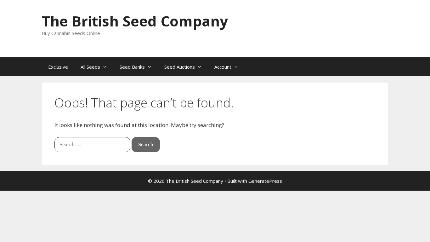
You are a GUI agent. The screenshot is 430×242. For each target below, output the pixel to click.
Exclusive (58, 67)
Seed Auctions (179, 67)
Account (222, 67)
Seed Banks (132, 67)
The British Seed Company (135, 21)
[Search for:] (93, 144)
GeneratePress (265, 181)
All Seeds (90, 67)
